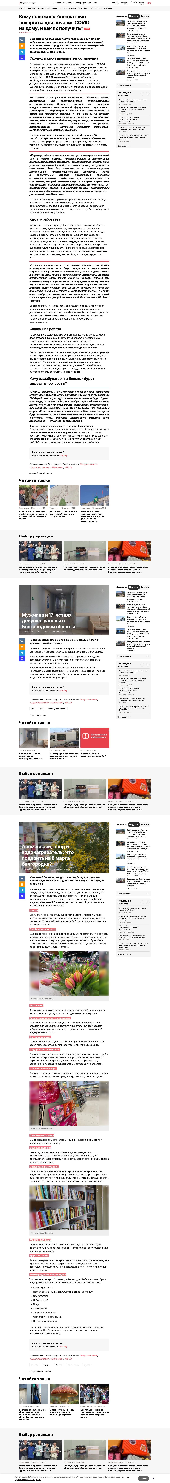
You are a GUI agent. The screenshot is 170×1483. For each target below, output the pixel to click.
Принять (143, 1478)
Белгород (32, 8)
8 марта (59, 1365)
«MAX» (68, 467)
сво (32, 709)
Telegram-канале (88, 464)
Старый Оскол (43, 8)
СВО (91, 8)
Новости (22, 8)
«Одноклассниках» (39, 467)
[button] (142, 94)
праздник (87, 1365)
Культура (72, 8)
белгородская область (57, 709)
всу (41, 709)
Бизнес (55, 8)
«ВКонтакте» (56, 467)
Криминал (108, 8)
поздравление (73, 1365)
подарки (34, 1365)
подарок (47, 1365)
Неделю (134, 16)
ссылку (63, 455)
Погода (98, 8)
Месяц (145, 16)
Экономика (82, 8)
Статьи (63, 8)
